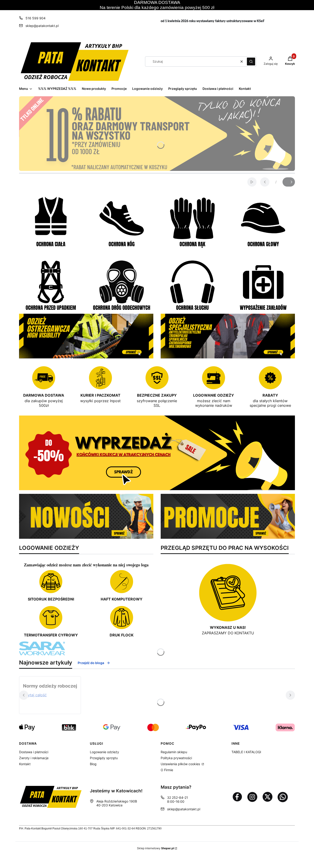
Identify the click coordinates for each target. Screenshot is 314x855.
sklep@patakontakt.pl (42, 26)
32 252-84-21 (177, 797)
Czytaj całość (35, 695)
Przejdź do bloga (91, 663)
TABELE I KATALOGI (246, 752)
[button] (251, 61)
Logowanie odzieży (104, 752)
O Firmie (167, 770)
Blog (93, 764)
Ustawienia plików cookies (181, 764)
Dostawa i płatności (33, 752)
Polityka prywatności (176, 758)
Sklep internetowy (155, 848)
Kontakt (25, 764)
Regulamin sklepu (174, 752)
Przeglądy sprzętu (104, 758)
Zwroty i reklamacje (34, 758)
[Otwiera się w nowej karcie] (237, 796)
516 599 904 (36, 18)
